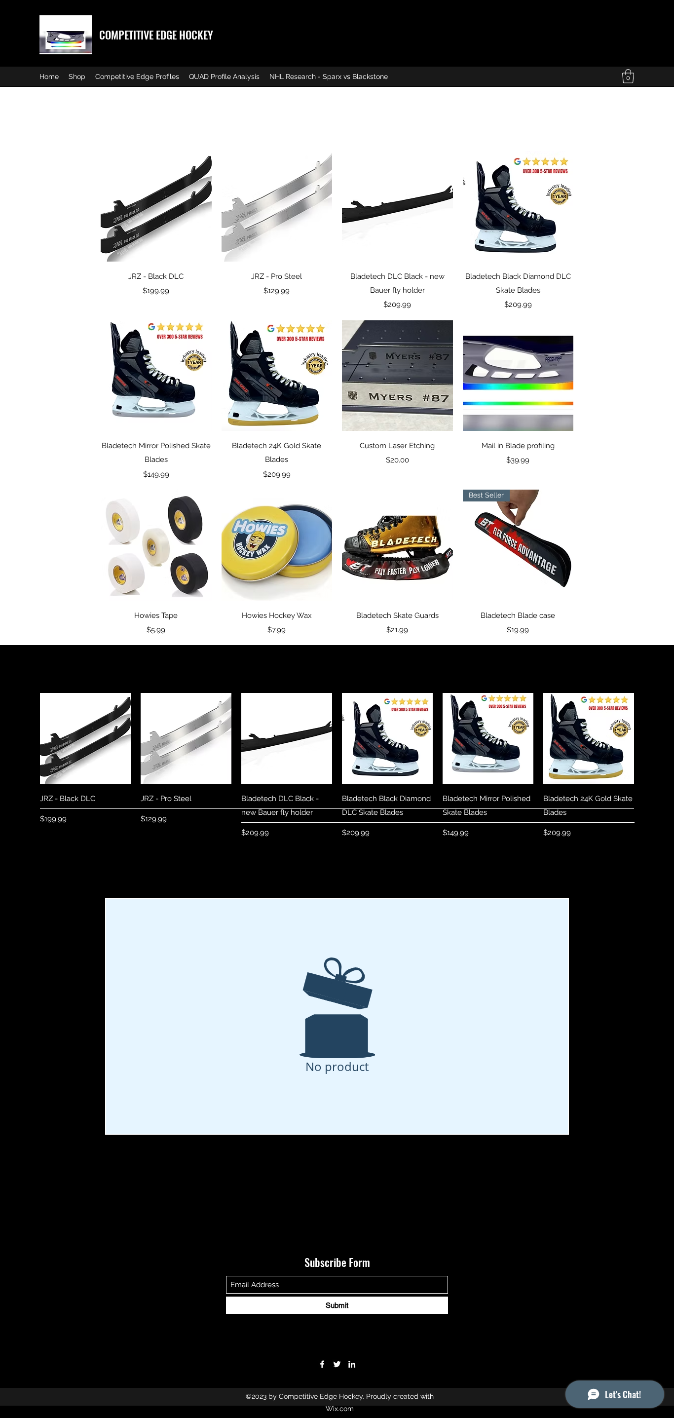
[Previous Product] (26, 738)
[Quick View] (156, 206)
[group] (337, 765)
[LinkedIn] (352, 1364)
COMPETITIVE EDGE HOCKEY (156, 34)
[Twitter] (337, 1364)
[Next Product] (648, 738)
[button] (628, 76)
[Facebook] (322, 1364)
